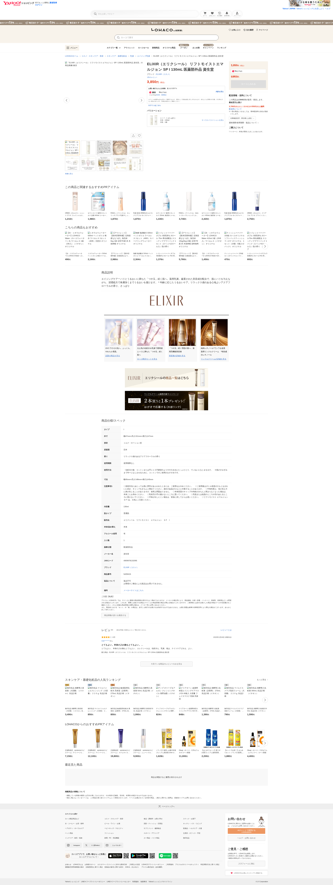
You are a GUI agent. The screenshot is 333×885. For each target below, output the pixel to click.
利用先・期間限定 (161, 95)
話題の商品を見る (112, 356)
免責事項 (143, 881)
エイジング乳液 (143, 56)
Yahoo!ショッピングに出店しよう (310, 9)
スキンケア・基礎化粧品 (117, 56)
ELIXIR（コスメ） (131, 567)
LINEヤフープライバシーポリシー (93, 881)
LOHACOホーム (71, 56)
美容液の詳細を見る (177, 356)
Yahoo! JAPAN (289, 9)
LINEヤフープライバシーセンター (119, 881)
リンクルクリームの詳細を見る (213, 359)
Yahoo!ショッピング (72, 881)
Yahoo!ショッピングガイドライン (160, 881)
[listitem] (84, 819)
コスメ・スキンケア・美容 (92, 56)
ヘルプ (327, 9)
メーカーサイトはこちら (134, 590)
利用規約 (135, 881)
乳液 (132, 56)
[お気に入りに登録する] (139, 135)
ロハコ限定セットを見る (147, 359)
